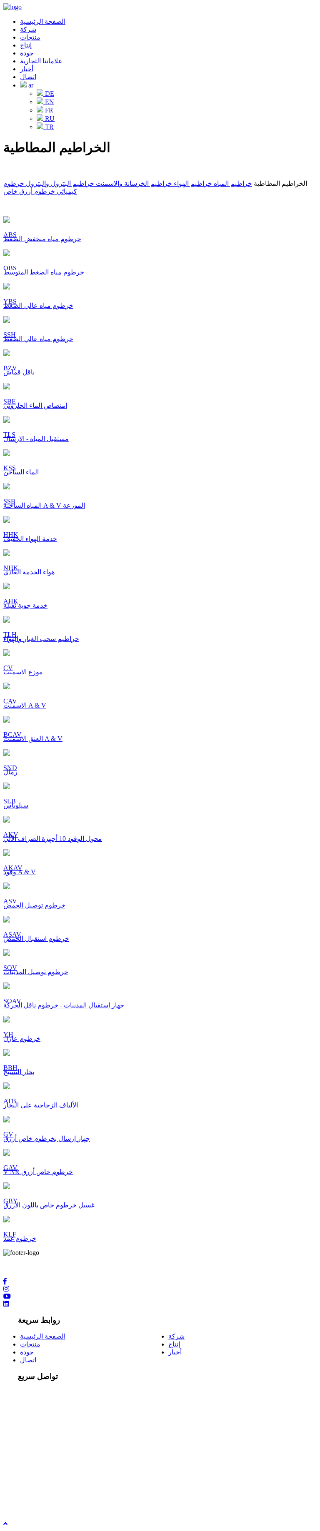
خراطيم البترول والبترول (59, 183)
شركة (28, 29)
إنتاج (26, 45)
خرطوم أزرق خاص (29, 191)
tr (48, 126)
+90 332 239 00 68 (45, 1443)
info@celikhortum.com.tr (53, 1479)
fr (48, 110)
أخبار (26, 68)
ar (30, 85)
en (48, 101)
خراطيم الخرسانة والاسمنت (133, 183)
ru (49, 118)
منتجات (30, 37)
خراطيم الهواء (192, 183)
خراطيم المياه (232, 183)
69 (79, 1443)
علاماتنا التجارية (41, 61)
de (48, 93)
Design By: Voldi (25, 1501)
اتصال (28, 76)
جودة (27, 53)
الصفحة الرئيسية (42, 21)
